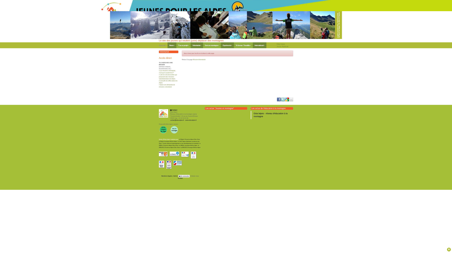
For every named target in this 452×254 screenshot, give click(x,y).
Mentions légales (166, 176)
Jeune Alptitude (282, 46)
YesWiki (180, 178)
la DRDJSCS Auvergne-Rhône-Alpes (190, 147)
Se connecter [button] (184, 176)
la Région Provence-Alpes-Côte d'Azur (189, 139)
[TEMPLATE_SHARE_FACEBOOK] (279, 99)
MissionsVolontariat (199, 59)
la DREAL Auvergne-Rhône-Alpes (188, 145)
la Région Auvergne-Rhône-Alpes (168, 141)
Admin (175, 176)
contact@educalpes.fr (177, 120)
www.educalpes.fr (191, 120)
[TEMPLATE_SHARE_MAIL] (291, 99)
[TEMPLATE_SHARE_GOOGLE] (287, 99)
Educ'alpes (281, 44)
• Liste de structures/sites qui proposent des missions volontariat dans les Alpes (168, 77)
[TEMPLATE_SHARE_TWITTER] (283, 99)
